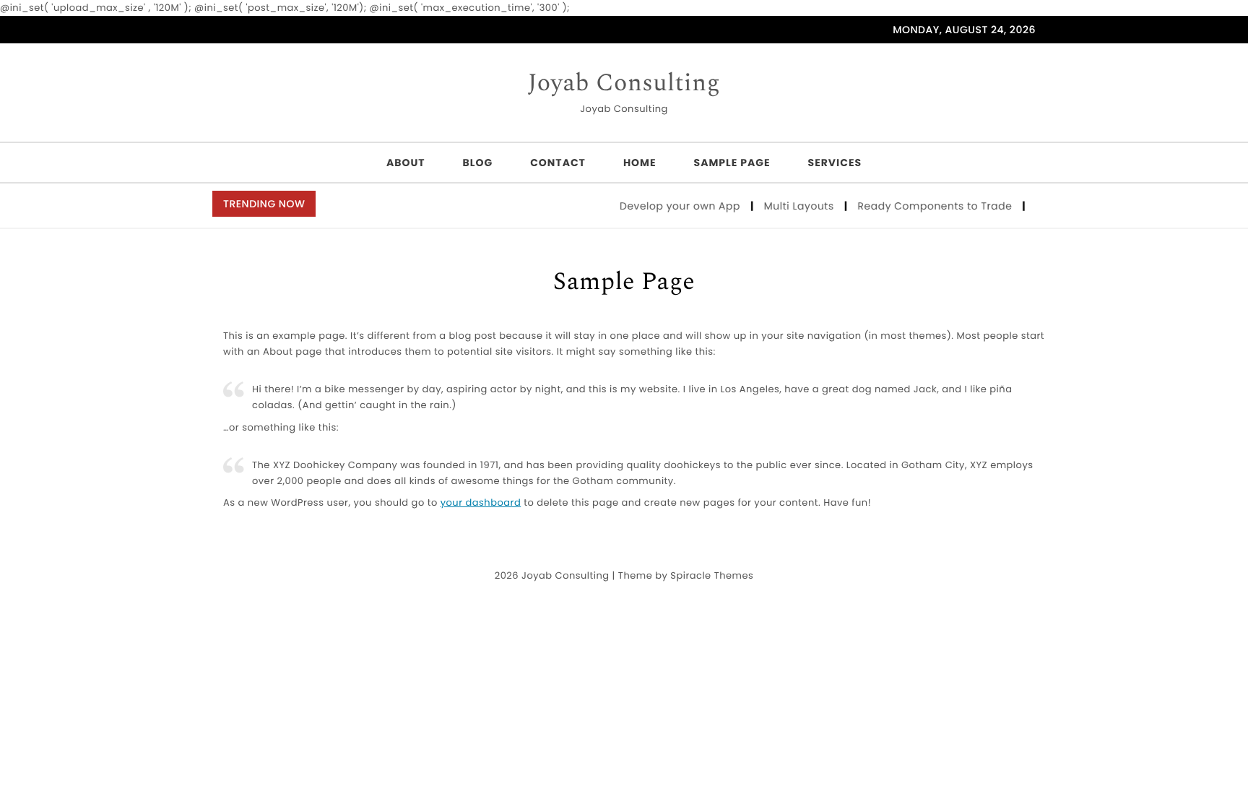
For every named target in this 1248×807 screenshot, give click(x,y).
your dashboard (481, 502)
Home (639, 162)
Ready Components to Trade (930, 206)
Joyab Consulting (624, 83)
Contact (558, 162)
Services (835, 162)
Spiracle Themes (711, 575)
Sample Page (732, 162)
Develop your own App (674, 206)
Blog (478, 162)
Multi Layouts (794, 206)
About (405, 162)
